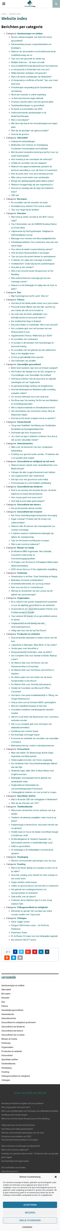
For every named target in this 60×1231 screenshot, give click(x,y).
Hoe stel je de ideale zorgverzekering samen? (32, 249)
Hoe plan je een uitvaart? (22, 267)
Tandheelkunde (25, 806)
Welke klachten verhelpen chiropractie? (29, 73)
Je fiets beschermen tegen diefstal (27, 98)
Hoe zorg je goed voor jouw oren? (26, 497)
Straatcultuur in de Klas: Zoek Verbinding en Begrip (34, 576)
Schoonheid (23, 749)
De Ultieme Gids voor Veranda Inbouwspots (31, 684)
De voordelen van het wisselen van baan (29, 202)
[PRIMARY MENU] (4, 4)
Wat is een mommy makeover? (25, 544)
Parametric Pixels (19, 932)
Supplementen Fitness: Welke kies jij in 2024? (31, 335)
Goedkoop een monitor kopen (25, 731)
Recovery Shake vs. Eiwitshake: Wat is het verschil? (34, 325)
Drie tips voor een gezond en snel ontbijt (29, 479)
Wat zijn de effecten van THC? (25, 803)
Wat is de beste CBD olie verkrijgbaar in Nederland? (34, 799)
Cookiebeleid (27, 1227)
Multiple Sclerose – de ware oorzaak (28, 62)
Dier (19, 292)
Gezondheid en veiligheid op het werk (36, 461)
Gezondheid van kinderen (30, 486)
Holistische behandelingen (23, 141)
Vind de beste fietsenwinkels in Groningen (30, 253)
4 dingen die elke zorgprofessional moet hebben (33, 472)
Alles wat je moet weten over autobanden (30, 177)
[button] (55, 1176)
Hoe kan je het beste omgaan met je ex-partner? (33, 418)
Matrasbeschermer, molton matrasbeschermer (32, 745)
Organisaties (23, 598)
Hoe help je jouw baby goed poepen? (28, 501)
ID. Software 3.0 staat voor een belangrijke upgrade (34, 936)
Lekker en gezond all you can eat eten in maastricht (34, 886)
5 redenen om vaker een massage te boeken (31, 260)
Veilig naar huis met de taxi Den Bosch (28, 630)
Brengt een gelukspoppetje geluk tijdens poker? (32, 181)
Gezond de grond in (20, 134)
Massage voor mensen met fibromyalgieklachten (33, 238)
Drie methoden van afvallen (23, 360)
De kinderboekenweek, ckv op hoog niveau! (30, 583)
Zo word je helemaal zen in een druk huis (30, 396)
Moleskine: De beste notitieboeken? (27, 580)
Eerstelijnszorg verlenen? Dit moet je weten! (31, 206)
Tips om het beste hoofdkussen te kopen (30, 540)
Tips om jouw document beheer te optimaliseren (33, 256)
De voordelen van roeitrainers (24, 339)
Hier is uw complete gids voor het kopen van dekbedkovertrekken (29, 1111)
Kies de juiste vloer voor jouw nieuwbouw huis (32, 173)
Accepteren (30, 1205)
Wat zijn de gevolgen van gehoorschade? (30, 130)
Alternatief (22, 138)
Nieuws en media (25, 547)
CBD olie (15, 195)
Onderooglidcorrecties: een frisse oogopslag (31, 760)
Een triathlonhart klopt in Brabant (26, 321)
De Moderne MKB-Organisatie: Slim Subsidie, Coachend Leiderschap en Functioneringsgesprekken (31, 555)
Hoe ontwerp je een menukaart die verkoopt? (31, 159)
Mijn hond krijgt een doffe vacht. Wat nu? (30, 296)
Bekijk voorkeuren (30, 1220)
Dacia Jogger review (20, 921)
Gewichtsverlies (25, 443)
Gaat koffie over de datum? (23, 896)
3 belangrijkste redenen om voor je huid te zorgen (33, 792)
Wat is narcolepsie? (20, 120)
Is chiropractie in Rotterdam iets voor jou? (30, 69)
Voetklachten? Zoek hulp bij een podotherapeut (33, 263)
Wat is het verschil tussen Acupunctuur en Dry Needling (25, 1118)
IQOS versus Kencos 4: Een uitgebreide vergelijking (34, 569)
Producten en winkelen (28, 634)
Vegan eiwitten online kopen (24, 882)
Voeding (21, 864)
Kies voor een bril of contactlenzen (27, 587)
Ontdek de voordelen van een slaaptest (29, 163)
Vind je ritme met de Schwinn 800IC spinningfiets (33, 702)
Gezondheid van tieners (29, 504)
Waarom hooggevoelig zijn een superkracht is (32, 184)
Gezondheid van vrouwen (29, 512)
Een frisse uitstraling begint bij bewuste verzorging (34, 515)
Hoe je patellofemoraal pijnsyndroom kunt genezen (34, 66)
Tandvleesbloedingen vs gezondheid (27, 105)
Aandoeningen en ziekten (30, 33)
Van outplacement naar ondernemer (27, 476)
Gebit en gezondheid (20, 846)
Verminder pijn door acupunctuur (26, 432)
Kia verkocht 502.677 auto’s (23, 940)
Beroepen (22, 199)
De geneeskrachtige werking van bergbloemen (32, 386)
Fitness (20, 299)
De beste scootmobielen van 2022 (26, 109)
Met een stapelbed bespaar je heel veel (29, 706)
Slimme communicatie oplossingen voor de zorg (33, 860)
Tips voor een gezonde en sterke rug (28, 58)
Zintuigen (22, 918)
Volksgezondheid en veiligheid (32, 907)
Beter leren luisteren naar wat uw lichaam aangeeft (34, 368)
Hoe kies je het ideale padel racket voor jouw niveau (34, 303)
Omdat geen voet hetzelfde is (24, 648)
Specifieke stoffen (26, 796)
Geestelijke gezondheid (29, 364)
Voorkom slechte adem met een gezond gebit (32, 102)
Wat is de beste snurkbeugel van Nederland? (31, 76)
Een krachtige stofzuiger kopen (25, 734)
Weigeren (30, 1212)
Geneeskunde (24, 422)
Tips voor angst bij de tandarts (25, 209)
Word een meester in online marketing (28, 94)
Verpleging (22, 857)
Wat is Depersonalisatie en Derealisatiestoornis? (33, 407)
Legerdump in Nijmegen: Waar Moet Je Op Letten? (34, 645)
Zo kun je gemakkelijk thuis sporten (27, 357)
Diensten (21, 213)
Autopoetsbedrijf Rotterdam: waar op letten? (31, 652)
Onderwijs (22, 573)
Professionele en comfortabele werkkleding (31, 483)
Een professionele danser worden (26, 508)
